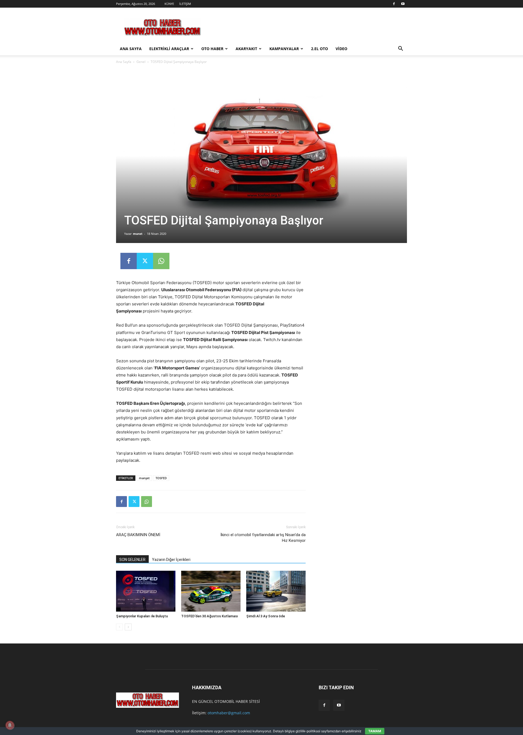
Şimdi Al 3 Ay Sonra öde (265, 616)
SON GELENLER (132, 559)
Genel (140, 61)
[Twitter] (145, 261)
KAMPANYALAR (284, 48)
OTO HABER (212, 48)
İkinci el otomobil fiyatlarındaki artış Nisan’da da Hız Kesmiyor (263, 537)
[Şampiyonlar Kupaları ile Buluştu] (145, 591)
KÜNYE (169, 4)
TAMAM (374, 731)
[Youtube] (403, 4)
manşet (144, 478)
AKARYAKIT (246, 48)
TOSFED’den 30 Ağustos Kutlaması (209, 616)
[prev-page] (119, 627)
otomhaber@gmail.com (229, 712)
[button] (400, 49)
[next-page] (128, 627)
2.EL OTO (319, 48)
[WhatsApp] (161, 261)
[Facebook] (394, 4)
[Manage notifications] (9, 725)
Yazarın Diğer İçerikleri (171, 559)
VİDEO (341, 48)
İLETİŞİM (185, 4)
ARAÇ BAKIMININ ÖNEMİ (138, 534)
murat (137, 234)
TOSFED (161, 478)
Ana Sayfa (123, 61)
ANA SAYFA (131, 48)
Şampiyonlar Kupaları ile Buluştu (142, 616)
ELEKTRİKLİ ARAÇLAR (169, 48)
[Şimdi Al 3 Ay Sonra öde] (276, 591)
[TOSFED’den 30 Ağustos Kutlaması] (211, 591)
